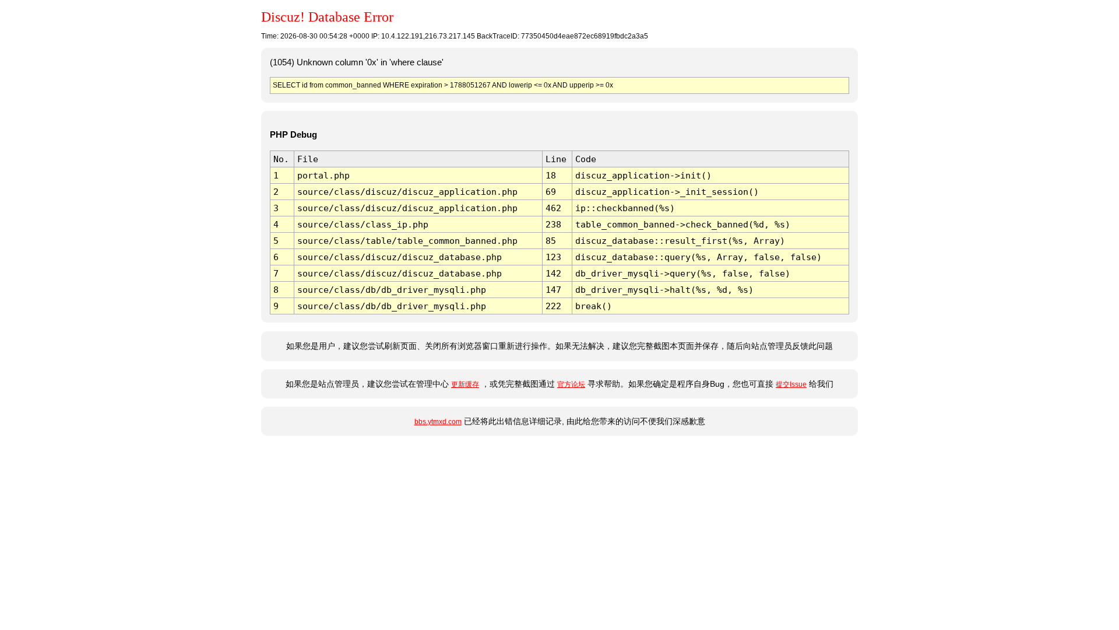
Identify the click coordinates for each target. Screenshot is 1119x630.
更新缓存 (465, 384)
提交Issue (791, 384)
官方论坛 (571, 384)
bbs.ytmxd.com (438, 422)
